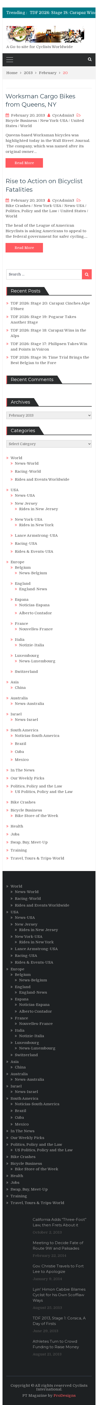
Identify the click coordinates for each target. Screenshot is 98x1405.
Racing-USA (26, 543)
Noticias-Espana (34, 605)
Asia (15, 682)
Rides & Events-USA (34, 551)
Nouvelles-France (36, 629)
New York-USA (54, 120)
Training (19, 850)
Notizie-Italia (31, 645)
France (21, 623)
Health (17, 826)
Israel (16, 714)
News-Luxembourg (37, 661)
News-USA (74, 205)
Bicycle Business (21, 120)
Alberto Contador (35, 613)
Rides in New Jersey (38, 509)
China (20, 687)
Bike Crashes (18, 205)
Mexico (22, 759)
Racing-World (28, 471)
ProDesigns (65, 1395)
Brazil (20, 743)
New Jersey (26, 503)
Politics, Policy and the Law (31, 211)
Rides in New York (36, 525)
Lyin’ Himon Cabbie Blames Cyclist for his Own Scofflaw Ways (59, 1295)
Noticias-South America (37, 735)
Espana (21, 599)
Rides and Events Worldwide (42, 479)
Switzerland (26, 671)
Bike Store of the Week (36, 815)
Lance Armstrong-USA (36, 535)
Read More (24, 163)
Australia (19, 698)
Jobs (15, 834)
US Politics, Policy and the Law (44, 791)
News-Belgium (33, 573)
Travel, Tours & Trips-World (37, 858)
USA (15, 490)
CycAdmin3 (63, 115)
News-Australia (29, 703)
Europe (17, 562)
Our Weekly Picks (27, 778)
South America (24, 730)
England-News (33, 589)
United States (73, 211)
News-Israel (26, 719)
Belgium (23, 567)
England (23, 583)
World (26, 126)
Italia (19, 639)
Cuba (19, 751)
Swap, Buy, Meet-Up (29, 842)
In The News (22, 770)
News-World (27, 463)
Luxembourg (27, 655)
